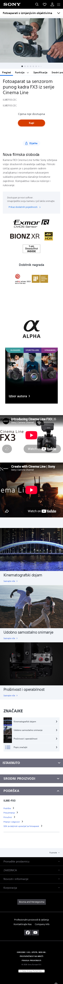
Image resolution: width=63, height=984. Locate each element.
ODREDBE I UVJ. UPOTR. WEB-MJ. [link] (31, 952)
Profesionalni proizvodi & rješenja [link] (31, 919)
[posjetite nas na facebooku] (27, 932)
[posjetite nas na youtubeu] (35, 932)
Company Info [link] (42, 924)
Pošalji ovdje (31, 524)
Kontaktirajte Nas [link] (23, 924)
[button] (31, 861)
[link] (31, 902)
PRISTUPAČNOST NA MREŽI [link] (31, 956)
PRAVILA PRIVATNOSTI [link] (31, 960)
